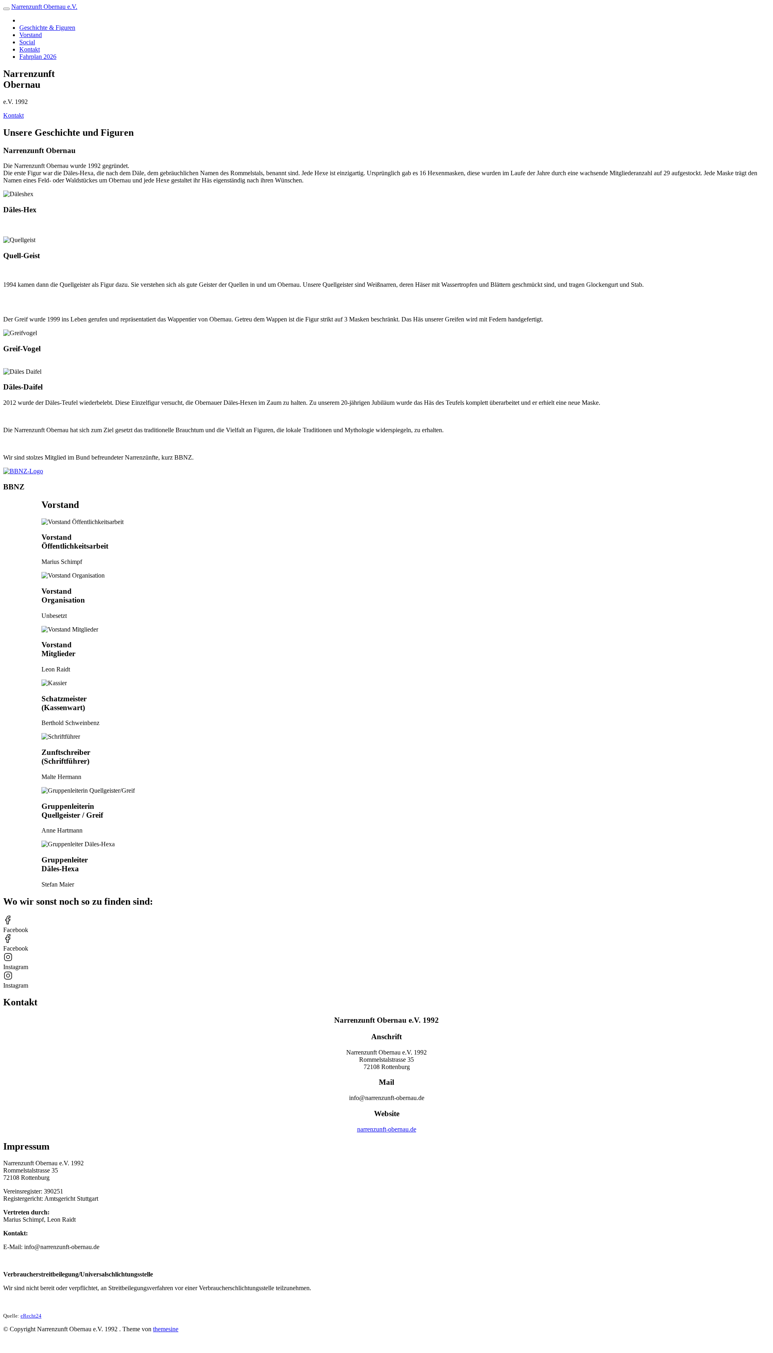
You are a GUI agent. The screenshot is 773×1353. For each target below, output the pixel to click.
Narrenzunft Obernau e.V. (44, 6)
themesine (165, 1329)
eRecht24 (31, 1316)
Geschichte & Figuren (47, 27)
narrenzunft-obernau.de (386, 1129)
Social (27, 42)
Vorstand (30, 34)
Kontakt (29, 49)
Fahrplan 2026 (37, 56)
